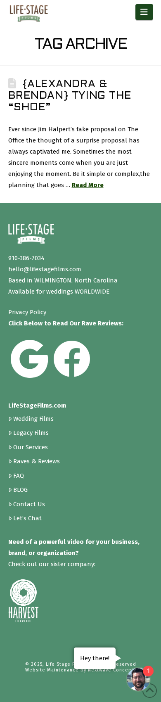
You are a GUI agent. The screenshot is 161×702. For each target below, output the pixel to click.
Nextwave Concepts (112, 670)
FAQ (18, 475)
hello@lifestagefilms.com (44, 269)
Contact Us (29, 504)
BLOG (20, 489)
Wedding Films (33, 418)
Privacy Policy (27, 312)
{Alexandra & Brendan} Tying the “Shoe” (70, 96)
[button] (144, 12)
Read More (88, 185)
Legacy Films (31, 432)
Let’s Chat (27, 518)
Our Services (30, 447)
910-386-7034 (26, 258)
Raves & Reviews (36, 461)
